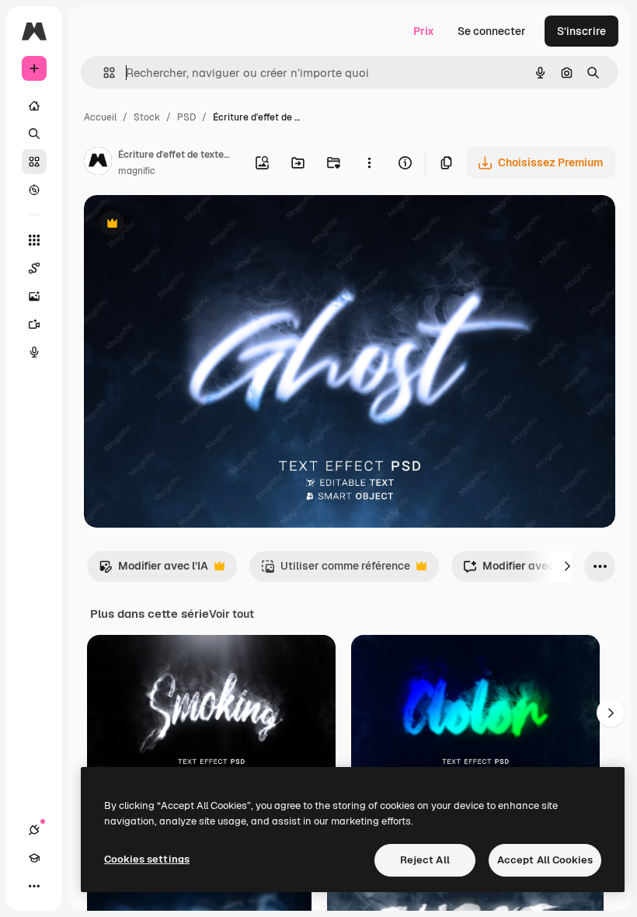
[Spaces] (34, 268)
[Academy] (34, 858)
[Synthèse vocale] (34, 352)
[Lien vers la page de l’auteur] (98, 163)
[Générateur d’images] (34, 296)
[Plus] (34, 885)
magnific (136, 171)
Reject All (425, 859)
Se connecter (492, 31)
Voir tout (231, 614)
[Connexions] (34, 830)
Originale (186, 225)
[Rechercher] (34, 133)
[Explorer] (34, 189)
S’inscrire (581, 31)
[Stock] (34, 161)
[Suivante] (567, 566)
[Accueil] (34, 105)
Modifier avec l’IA (153, 570)
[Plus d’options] (369, 162)
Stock (147, 117)
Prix (423, 31)
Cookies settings (147, 859)
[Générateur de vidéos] (34, 324)
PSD (186, 117)
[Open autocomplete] (103, 72)
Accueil (100, 117)
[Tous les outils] (34, 240)
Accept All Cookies (545, 859)
